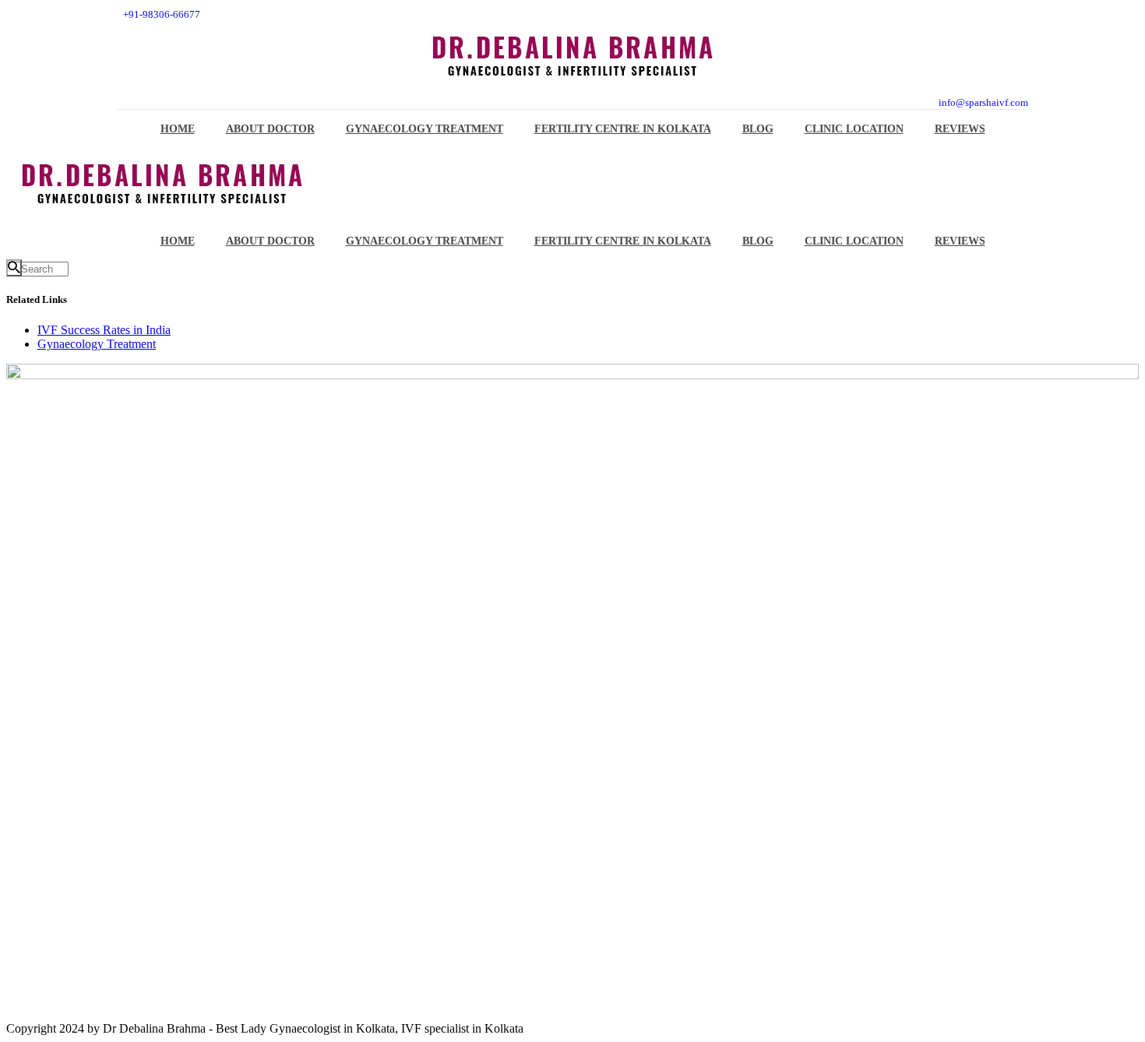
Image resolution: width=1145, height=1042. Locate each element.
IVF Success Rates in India (104, 329)
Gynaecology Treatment (96, 343)
